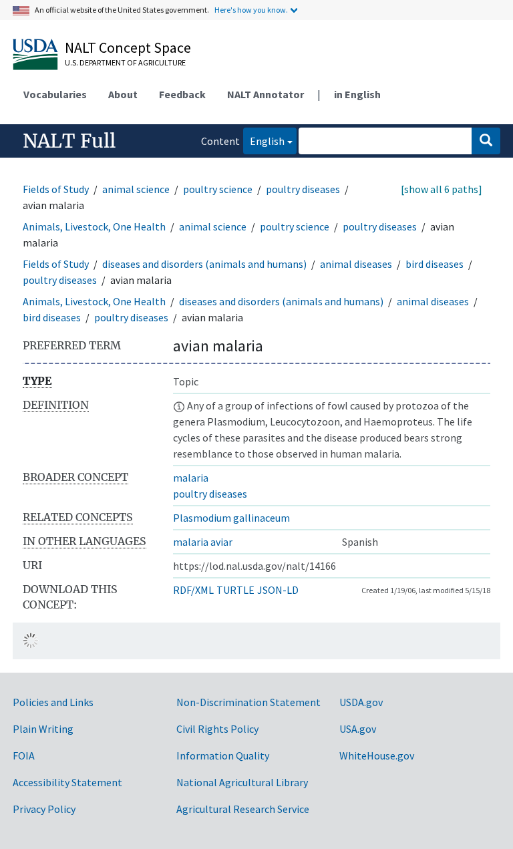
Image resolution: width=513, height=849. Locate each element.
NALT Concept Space (128, 47)
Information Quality (222, 755)
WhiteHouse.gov (376, 755)
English (264, 141)
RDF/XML (193, 590)
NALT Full (69, 141)
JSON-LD (278, 590)
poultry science (217, 189)
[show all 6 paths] (441, 189)
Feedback (182, 94)
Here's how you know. (251, 10)
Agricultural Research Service (242, 809)
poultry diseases (303, 189)
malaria (190, 477)
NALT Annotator (265, 94)
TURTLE (235, 590)
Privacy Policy (44, 809)
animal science (136, 189)
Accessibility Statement (67, 782)
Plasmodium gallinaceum (231, 517)
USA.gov (357, 728)
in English (357, 94)
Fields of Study (56, 189)
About (123, 94)
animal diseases (356, 264)
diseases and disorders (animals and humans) (204, 264)
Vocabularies (55, 94)
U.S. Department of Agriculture (125, 62)
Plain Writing (43, 728)
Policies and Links (53, 702)
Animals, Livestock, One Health (94, 226)
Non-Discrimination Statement (248, 702)
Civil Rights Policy (217, 728)
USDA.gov (361, 702)
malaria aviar (202, 541)
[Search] (486, 141)
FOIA (24, 755)
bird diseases (434, 264)
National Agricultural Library (242, 782)
